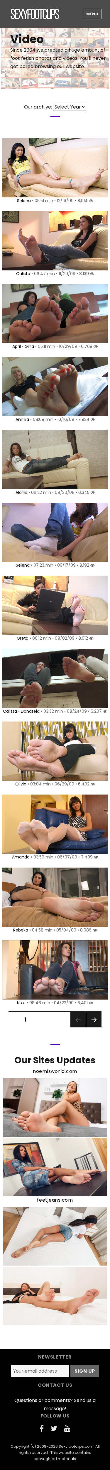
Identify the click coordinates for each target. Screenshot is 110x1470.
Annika (22, 419)
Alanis (21, 492)
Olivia (20, 784)
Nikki (21, 1003)
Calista (23, 274)
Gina (29, 346)
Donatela (30, 711)
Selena (24, 201)
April (16, 346)
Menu (92, 14)
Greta (22, 638)
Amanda (21, 857)
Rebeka (20, 930)
